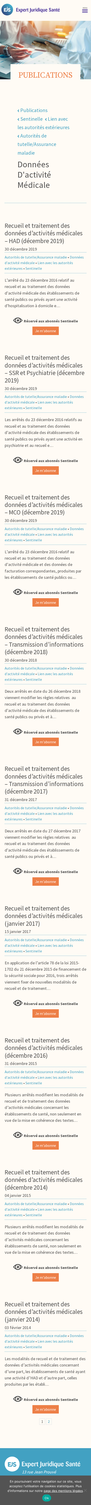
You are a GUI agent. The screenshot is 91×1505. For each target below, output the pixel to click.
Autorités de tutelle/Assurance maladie (37, 144)
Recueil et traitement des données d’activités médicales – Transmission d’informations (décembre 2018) (44, 640)
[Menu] (85, 9)
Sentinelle (31, 119)
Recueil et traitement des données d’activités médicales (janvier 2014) (44, 1311)
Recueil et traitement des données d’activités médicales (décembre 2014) (44, 1179)
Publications (34, 110)
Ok (47, 1498)
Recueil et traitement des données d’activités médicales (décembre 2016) (44, 1047)
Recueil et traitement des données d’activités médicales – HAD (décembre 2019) (44, 233)
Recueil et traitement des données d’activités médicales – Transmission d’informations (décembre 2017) (44, 780)
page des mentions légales (63, 1491)
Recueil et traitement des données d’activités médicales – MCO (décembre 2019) (44, 504)
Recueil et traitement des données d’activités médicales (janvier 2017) (44, 915)
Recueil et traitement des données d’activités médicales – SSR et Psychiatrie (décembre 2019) (44, 368)
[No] (85, 1490)
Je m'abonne (45, 330)
